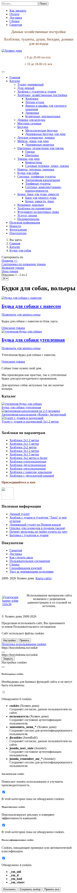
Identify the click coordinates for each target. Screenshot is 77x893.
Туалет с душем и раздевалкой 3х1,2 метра (30, 421)
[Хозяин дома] (12, 50)
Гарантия (15, 550)
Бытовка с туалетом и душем (28, 535)
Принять (24, 640)
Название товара (13, 267)
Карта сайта (44, 578)
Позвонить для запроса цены (21, 314)
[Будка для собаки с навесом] (21, 298)
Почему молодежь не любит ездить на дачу (38, 531)
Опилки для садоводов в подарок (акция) (37, 528)
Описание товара (13, 328)
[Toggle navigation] (3, 71)
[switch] (3, 692)
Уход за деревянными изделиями (31, 571)
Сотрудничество (13, 585)
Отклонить (9, 889)
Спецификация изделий (25, 568)
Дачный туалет (19, 514)
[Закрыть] (3, 652)
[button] (14, 81)
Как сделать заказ (21, 557)
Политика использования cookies (24, 644)
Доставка (15, 554)
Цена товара (10, 271)
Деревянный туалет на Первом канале (35, 524)
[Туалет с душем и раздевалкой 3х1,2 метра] (22, 418)
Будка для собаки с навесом (31, 306)
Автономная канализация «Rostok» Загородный (34, 414)
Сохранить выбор (30, 889)
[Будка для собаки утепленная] (22, 331)
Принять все (51, 889)
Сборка (14, 564)
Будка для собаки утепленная (33, 339)
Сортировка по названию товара (24, 264)
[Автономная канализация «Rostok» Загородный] (31, 411)
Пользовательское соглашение (29, 561)
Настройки (9, 640)
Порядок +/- (10, 260)
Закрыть (8, 658)
